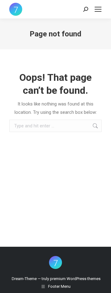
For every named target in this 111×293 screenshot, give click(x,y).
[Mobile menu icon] (98, 9)
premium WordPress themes (75, 278)
